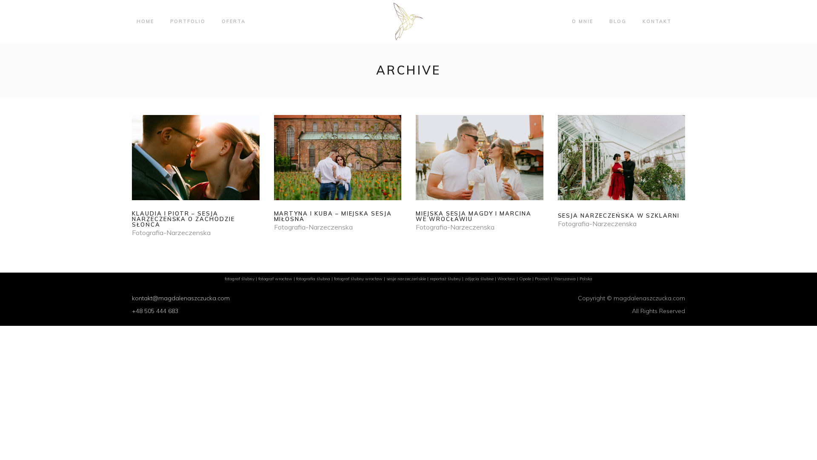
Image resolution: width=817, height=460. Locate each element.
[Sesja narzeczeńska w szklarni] (622, 171)
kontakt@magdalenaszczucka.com (181, 298)
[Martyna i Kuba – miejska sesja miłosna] (338, 173)
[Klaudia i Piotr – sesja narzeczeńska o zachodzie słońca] (196, 176)
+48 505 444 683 (155, 311)
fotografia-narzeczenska (171, 232)
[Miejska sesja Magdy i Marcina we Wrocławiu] (479, 173)
